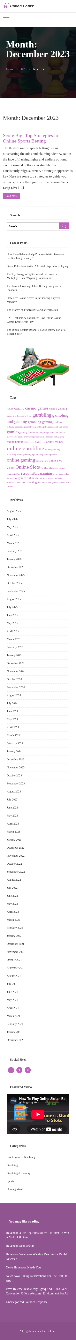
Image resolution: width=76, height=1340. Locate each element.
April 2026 (13, 535)
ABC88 (10, 409)
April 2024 (13, 727)
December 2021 (15, 943)
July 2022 (12, 887)
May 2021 (12, 1000)
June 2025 (12, 615)
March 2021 (13, 1016)
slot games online (23, 478)
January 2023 (14, 839)
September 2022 (16, 871)
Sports (10, 1181)
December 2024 (15, 663)
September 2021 (16, 967)
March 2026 (13, 543)
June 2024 (12, 711)
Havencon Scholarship (20, 1245)
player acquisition (57, 468)
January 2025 (14, 655)
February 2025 (15, 647)
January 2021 (14, 1032)
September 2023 (16, 783)
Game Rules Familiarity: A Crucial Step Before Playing (37, 266)
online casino (34, 441)
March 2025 (13, 639)
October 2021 (14, 959)
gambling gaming (40, 422)
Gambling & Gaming (18, 1173)
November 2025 (16, 575)
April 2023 (13, 823)
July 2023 (12, 799)
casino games (37, 408)
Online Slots (27, 467)
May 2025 (12, 623)
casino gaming (58, 408)
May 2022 (12, 903)
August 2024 (14, 695)
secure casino (59, 474)
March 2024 (13, 735)
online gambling (25, 448)
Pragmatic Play (13, 474)
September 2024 (16, 687)
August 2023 (14, 791)
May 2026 (12, 527)
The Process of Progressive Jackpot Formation (32, 309)
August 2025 (14, 599)
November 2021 (16, 951)
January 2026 (14, 559)
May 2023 (12, 815)
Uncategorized (15, 1189)
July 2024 (12, 703)
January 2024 (14, 751)
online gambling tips (26, 455)
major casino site (37, 437)
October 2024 (14, 679)
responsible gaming (36, 473)
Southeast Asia (13, 482)
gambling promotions (24, 427)
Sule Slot (42, 482)
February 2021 (15, 1024)
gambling (41, 415)
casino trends (13, 416)
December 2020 (15, 1040)
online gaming (21, 460)
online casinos (55, 441)
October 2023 (14, 775)
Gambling (12, 1165)
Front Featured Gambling (21, 1157)
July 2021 (12, 983)
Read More (11, 196)
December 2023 (15, 759)
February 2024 (15, 743)
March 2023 (13, 831)
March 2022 (13, 919)
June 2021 (12, 991)
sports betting (28, 482)
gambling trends (60, 427)
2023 (23, 69)
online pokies (42, 461)
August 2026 (14, 511)
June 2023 (12, 807)
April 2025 (13, 631)
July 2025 (12, 607)
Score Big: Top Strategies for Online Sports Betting (31, 138)
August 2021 (14, 975)
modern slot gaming (55, 437)
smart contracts (55, 478)
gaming (13, 431)
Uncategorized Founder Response (27, 1302)
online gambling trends (46, 455)
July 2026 (12, 519)
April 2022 (13, 911)
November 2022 (16, 855)
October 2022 (14, 863)
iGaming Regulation (45, 432)
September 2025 (16, 591)
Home (10, 69)
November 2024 (16, 671)
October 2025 (14, 583)
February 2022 (15, 927)
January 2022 (14, 935)
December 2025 (15, 567)
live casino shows (22, 437)
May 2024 (12, 719)
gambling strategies (44, 427)
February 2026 (15, 551)
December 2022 (15, 847)
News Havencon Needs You (23, 1267)
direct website (25, 416)
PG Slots (44, 468)
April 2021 (13, 1008)
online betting (15, 441)
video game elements (55, 482)
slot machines (41, 478)
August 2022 (14, 879)
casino (19, 408)
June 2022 (12, 895)
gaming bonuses (27, 432)
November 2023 (16, 767)
